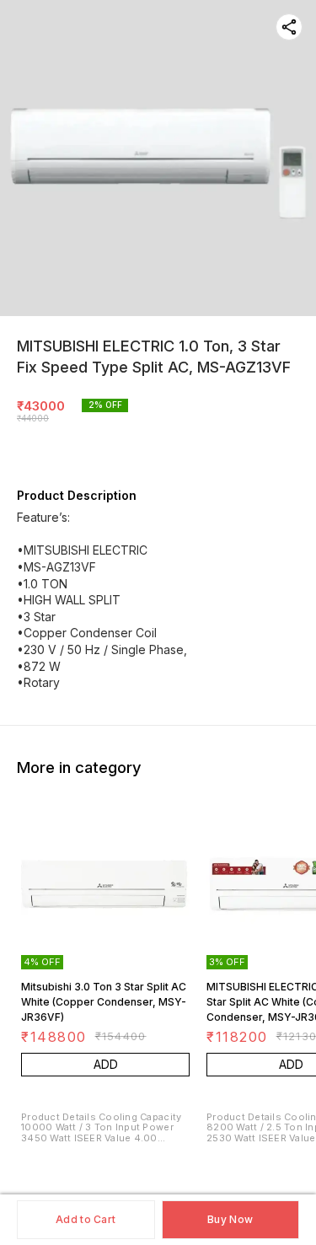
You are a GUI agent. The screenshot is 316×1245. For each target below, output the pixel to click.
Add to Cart (85, 1219)
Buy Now (230, 1219)
